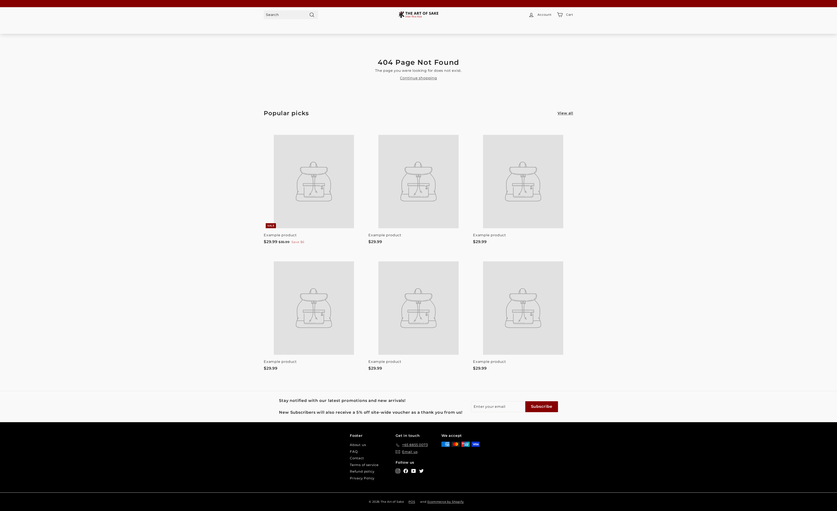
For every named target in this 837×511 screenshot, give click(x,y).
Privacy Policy (362, 478)
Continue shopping (418, 78)
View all (565, 113)
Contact (357, 458)
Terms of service (364, 465)
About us (358, 445)
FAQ (354, 451)
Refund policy (362, 471)
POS (411, 501)
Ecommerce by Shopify (445, 501)
